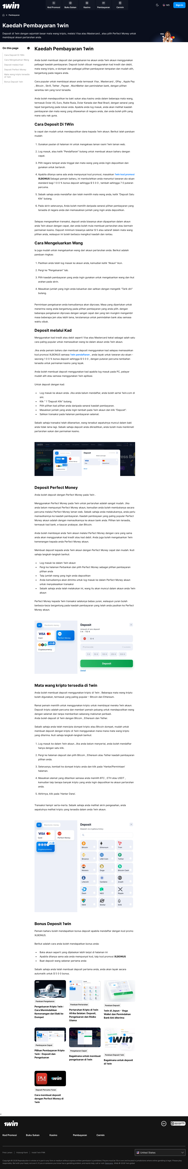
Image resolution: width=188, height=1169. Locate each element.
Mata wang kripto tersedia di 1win (17, 75)
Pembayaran (80, 1135)
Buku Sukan (33, 1135)
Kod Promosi (9, 1135)
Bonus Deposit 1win (13, 81)
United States (147, 1152)
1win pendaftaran (80, 354)
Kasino (53, 1135)
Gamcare (109, 1163)
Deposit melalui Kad (13, 64)
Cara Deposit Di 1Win (14, 55)
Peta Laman (7, 1152)
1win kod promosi (125, 174)
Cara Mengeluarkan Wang (16, 60)
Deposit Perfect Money (15, 69)
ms (168, 5)
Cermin (100, 1135)
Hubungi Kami (22, 1152)
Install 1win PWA (38, 1152)
